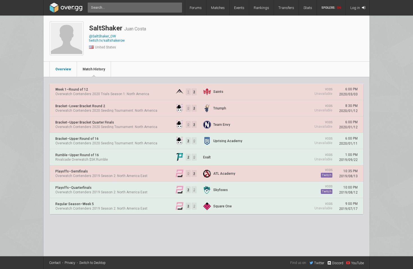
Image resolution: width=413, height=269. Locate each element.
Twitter (319, 263)
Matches (218, 8)
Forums (196, 8)
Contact (55, 262)
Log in (355, 8)
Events (239, 8)
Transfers (286, 8)
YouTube (357, 263)
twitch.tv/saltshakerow (107, 40)
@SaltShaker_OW (102, 36)
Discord (337, 263)
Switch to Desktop (92, 262)
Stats (307, 8)
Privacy (70, 262)
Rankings (261, 8)
